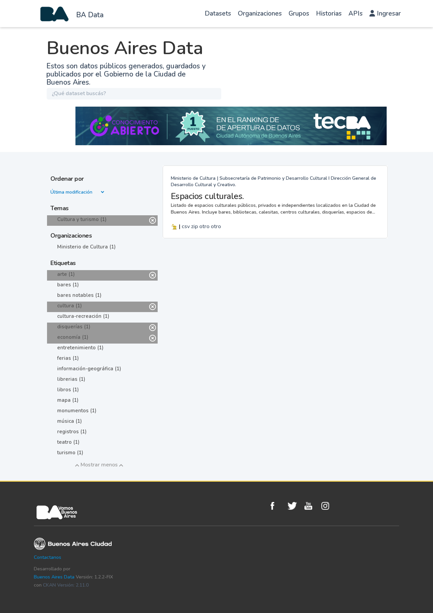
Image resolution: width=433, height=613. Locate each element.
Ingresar (388, 13)
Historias (329, 13)
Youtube (311, 506)
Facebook (277, 506)
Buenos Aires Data (54, 577)
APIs (355, 13)
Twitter (294, 506)
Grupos (299, 13)
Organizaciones (260, 13)
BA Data (90, 15)
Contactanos (47, 557)
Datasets (218, 13)
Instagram (328, 506)
